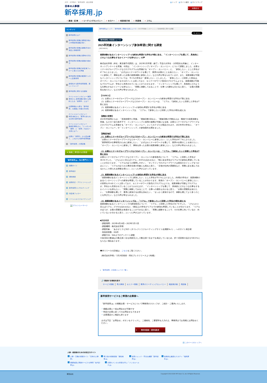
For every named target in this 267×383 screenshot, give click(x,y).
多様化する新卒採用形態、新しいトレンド (79, 85)
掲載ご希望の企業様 (78, 152)
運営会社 (70, 374)
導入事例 (120, 284)
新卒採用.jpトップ (105, 29)
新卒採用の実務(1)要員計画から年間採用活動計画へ (80, 41)
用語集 (183, 284)
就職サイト (73, 166)
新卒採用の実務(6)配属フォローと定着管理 (80, 77)
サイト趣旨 (185, 2)
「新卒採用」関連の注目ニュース (124, 29)
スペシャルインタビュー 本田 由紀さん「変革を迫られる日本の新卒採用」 (80, 116)
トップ (174, 2)
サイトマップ (197, 2)
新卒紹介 (72, 171)
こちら (124, 251)
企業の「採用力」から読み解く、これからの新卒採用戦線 (79, 137)
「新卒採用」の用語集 (77, 144)
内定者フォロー (75, 193)
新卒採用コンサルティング (79, 188)
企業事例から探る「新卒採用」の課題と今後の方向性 (79, 107)
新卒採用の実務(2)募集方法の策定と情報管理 (80, 49)
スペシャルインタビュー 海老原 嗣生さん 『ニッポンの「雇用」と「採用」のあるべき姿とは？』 (80, 127)
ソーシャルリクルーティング (80, 199)
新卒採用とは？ (74, 35)
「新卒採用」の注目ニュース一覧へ (114, 270)
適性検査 (72, 177)
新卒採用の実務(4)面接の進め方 (80, 62)
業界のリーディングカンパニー (153, 284)
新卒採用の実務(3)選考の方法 (80, 56)
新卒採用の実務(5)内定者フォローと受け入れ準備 (80, 69)
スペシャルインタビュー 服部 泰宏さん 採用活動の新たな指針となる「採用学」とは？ (80, 99)
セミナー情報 (132, 284)
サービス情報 (108, 284)
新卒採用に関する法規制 (78, 91)
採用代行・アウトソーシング (80, 182)
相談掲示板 (173, 284)
